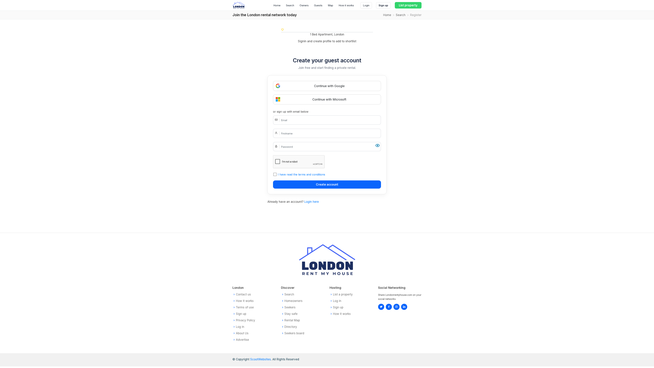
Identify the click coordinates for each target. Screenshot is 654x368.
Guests (318, 5)
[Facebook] (389, 307)
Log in (240, 326)
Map (330, 5)
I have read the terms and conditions (301, 174)
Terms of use (245, 307)
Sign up (383, 5)
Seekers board (294, 333)
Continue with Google (329, 86)
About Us (242, 333)
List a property (343, 294)
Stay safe (291, 313)
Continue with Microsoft (329, 99)
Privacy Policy (245, 320)
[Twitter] (381, 307)
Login (366, 5)
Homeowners (293, 301)
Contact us (243, 294)
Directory (290, 326)
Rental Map (292, 320)
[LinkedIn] (396, 307)
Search (290, 5)
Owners (304, 5)
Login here (311, 201)
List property (408, 5)
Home (277, 5)
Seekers (289, 307)
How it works (346, 5)
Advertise (242, 339)
